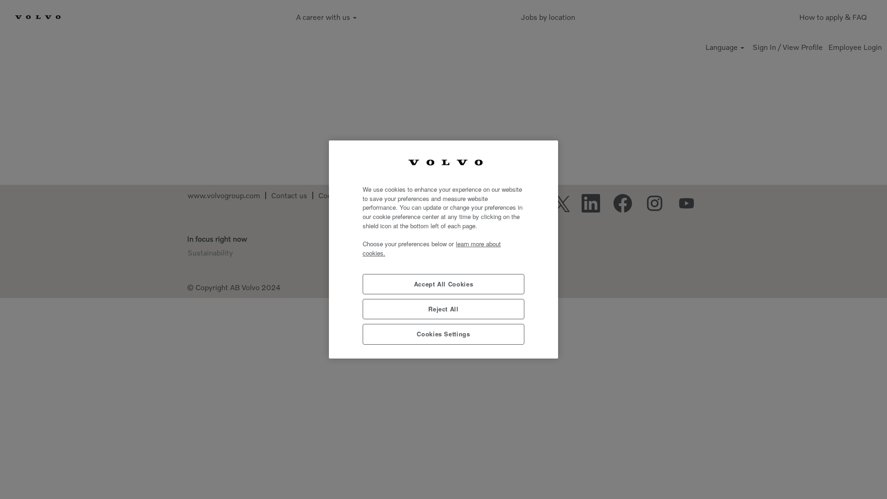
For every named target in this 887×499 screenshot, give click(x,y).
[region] (443, 249)
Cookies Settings (443, 333)
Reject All (443, 308)
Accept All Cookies (444, 284)
